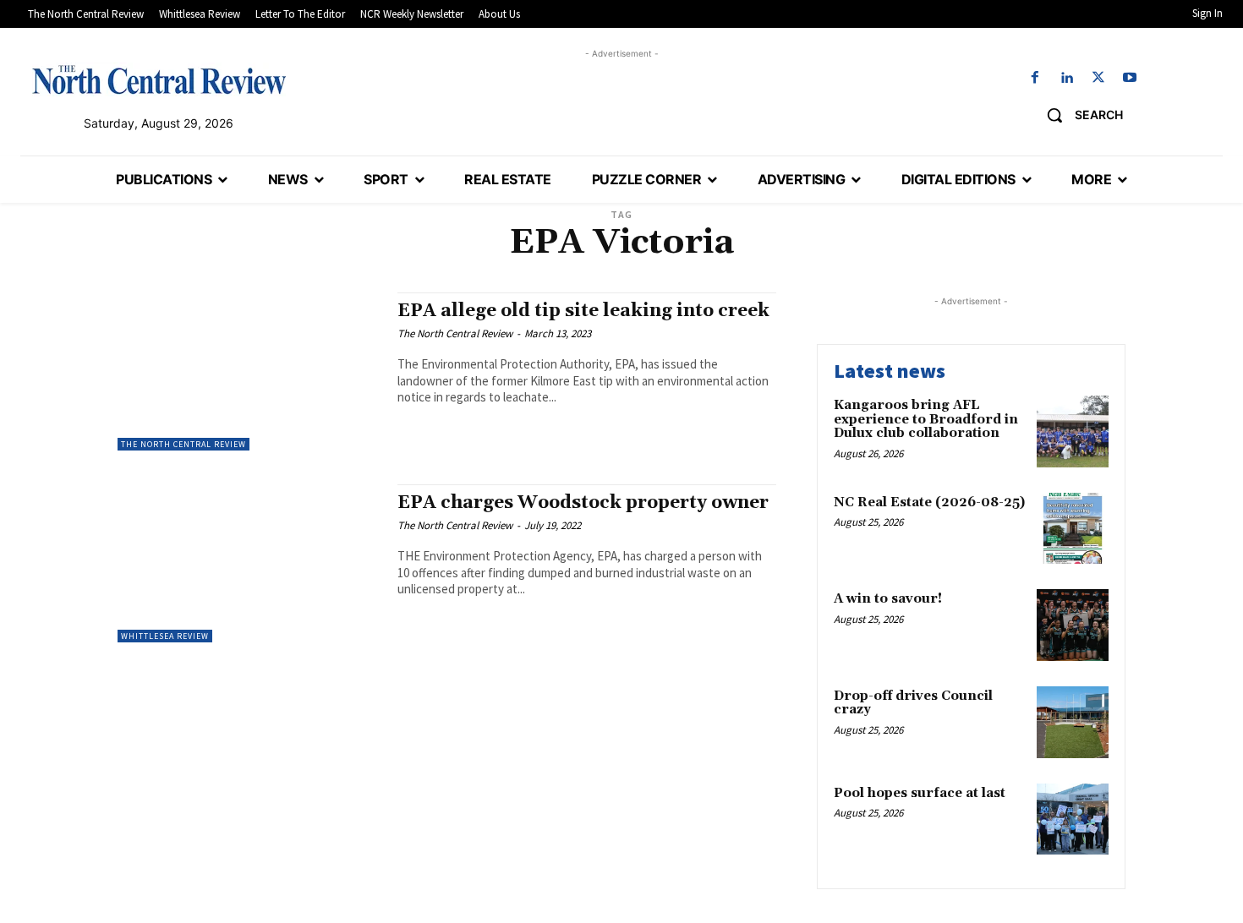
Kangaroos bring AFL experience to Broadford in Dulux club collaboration (926, 419)
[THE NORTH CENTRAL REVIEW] (159, 79)
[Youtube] (1129, 78)
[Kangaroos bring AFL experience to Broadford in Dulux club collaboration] (1073, 431)
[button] (1078, 115)
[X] (1098, 78)
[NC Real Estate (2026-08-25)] (1073, 529)
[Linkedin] (1066, 78)
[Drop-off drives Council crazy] (1073, 722)
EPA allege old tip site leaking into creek (583, 311)
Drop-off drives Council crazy (913, 703)
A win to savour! (888, 599)
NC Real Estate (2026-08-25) (929, 502)
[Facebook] (1035, 78)
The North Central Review (183, 444)
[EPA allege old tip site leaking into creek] (249, 371)
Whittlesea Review (165, 636)
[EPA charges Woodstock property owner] (249, 563)
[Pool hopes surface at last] (1073, 819)
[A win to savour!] (1073, 625)
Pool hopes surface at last (919, 793)
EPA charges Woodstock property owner (583, 503)
